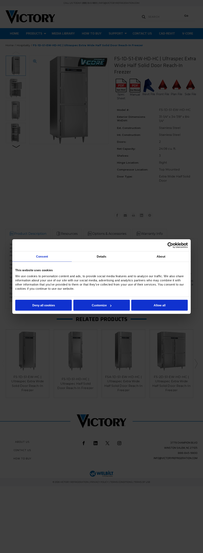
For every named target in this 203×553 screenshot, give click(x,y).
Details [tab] (101, 256)
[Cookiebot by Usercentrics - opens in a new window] (170, 245)
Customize (99, 305)
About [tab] (161, 256)
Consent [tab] (42, 256)
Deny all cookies (43, 305)
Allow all (160, 305)
